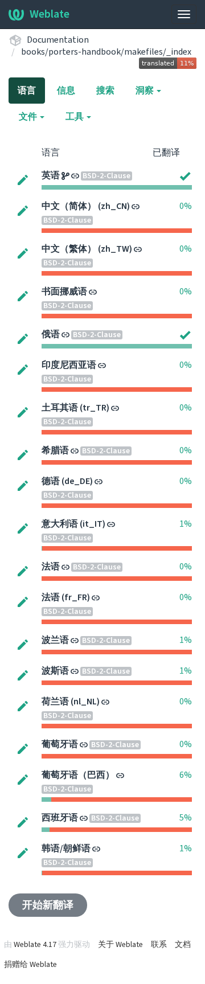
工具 (75, 116)
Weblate (49, 14)
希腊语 (55, 450)
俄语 (51, 334)
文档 (183, 944)
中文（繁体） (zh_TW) (87, 249)
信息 (66, 90)
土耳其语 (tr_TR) (75, 407)
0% (185, 206)
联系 (159, 944)
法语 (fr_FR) (66, 597)
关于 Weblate (120, 944)
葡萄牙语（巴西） (78, 775)
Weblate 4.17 (35, 944)
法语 (51, 566)
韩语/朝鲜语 (66, 848)
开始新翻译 (47, 905)
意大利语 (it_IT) (73, 524)
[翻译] (23, 179)
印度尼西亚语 (69, 365)
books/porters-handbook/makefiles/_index (106, 52)
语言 (27, 90)
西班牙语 (60, 817)
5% (185, 817)
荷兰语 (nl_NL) (71, 701)
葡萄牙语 (60, 744)
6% (185, 775)
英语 (51, 175)
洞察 (145, 90)
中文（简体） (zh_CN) (86, 206)
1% (185, 524)
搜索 (105, 90)
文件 (29, 116)
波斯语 (55, 671)
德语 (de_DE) (67, 481)
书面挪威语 (64, 291)
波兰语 (55, 640)
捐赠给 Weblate (30, 964)
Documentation (58, 40)
